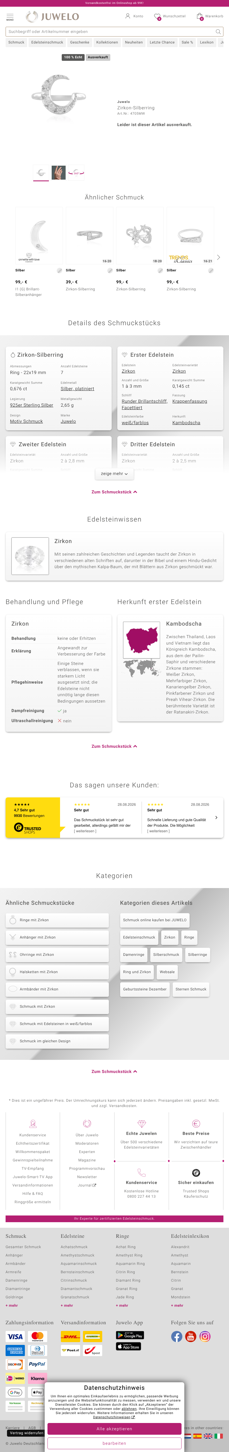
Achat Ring (126, 1247)
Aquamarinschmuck (79, 1264)
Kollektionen (107, 42)
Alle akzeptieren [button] (114, 1429)
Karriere (13, 1428)
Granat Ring (126, 1289)
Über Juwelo (87, 1135)
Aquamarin (181, 1264)
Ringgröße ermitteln (33, 1202)
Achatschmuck (74, 1247)
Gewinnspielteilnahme (33, 1160)
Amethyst (180, 1255)
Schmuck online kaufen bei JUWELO (155, 920)
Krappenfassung (190, 401)
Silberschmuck (166, 954)
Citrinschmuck (74, 1280)
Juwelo (68, 421)
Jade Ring (125, 1297)
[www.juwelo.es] (197, 1436)
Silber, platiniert (77, 388)
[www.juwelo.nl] (187, 1436)
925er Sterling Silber (31, 405)
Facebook (176, 1336)
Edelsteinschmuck (47, 42)
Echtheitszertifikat (32, 1143)
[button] (10, 17)
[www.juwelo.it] (218, 1436)
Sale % (187, 42)
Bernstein (180, 1272)
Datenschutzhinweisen (111, 1417)
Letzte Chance (162, 42)
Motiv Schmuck (26, 421)
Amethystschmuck (78, 1255)
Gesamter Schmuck (23, 1247)
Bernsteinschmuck (78, 1272)
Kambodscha (187, 422)
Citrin (176, 1280)
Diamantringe (18, 1289)
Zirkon (128, 371)
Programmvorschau (87, 1168)
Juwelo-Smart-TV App (33, 1177)
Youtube (190, 1336)
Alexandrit (180, 1247)
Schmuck (16, 42)
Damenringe (133, 954)
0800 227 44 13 (141, 1196)
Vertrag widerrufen (27, 1433)
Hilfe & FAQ (33, 1194)
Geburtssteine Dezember (145, 989)
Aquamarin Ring (130, 1264)
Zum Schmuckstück (112, 492)
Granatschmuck (75, 1297)
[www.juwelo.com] (208, 1436)
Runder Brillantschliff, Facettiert (145, 404)
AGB (32, 1428)
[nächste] (218, 257)
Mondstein (180, 1297)
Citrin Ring (125, 1272)
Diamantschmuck (76, 1289)
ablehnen (129, 1409)
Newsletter (87, 1177)
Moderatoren (87, 1143)
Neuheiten (134, 42)
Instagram (205, 1336)
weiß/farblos (135, 422)
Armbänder (16, 1264)
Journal (85, 1185)
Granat (177, 1289)
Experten (87, 1152)
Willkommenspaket (32, 1152)
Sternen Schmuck (191, 989)
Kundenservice (32, 1135)
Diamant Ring (128, 1280)
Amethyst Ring (129, 1255)
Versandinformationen (33, 1185)
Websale (167, 972)
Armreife (14, 1272)
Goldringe (14, 1297)
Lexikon (206, 42)
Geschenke (79, 42)
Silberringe (197, 954)
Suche (218, 31)
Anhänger (14, 1255)
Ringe (189, 937)
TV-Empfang (33, 1168)
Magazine (87, 1160)
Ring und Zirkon (137, 972)
